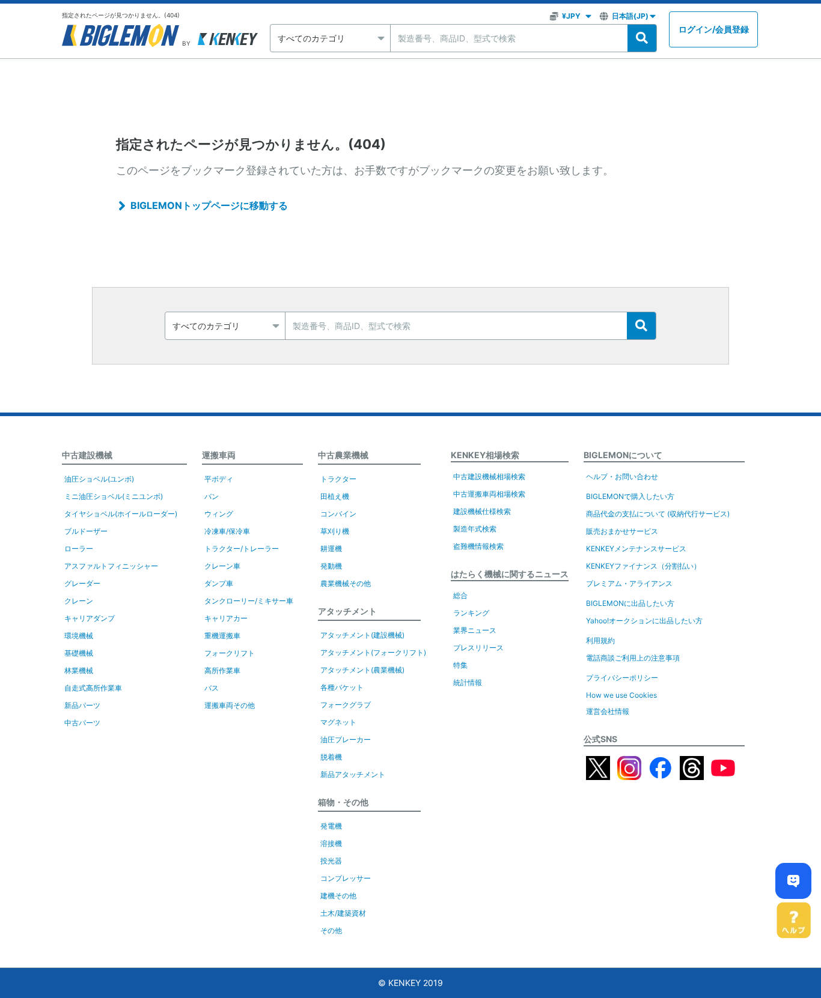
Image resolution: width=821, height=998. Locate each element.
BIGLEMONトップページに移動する (209, 205)
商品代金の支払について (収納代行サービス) (658, 513)
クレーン (78, 600)
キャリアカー (226, 618)
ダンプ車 (218, 583)
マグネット (338, 722)
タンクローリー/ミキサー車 (248, 600)
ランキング (471, 612)
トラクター (338, 478)
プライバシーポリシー (622, 677)
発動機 (331, 565)
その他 (331, 930)
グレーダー (82, 583)
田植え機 (334, 496)
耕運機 (331, 548)
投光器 (331, 860)
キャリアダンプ (89, 618)
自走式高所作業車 (93, 687)
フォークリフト (229, 653)
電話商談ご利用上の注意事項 (633, 657)
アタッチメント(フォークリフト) (373, 652)
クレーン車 (222, 565)
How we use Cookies (621, 695)
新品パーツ (82, 705)
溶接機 (331, 843)
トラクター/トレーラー (241, 548)
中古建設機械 (87, 455)
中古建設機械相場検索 (489, 476)
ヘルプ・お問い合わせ (622, 476)
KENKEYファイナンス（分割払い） (643, 565)
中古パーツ (82, 722)
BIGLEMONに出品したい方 (630, 603)
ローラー (78, 548)
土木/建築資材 (343, 913)
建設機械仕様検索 (482, 511)
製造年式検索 (474, 528)
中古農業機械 (343, 455)
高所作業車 (222, 670)
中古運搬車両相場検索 (489, 493)
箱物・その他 (343, 802)
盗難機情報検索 (478, 546)
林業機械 (78, 670)
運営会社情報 (607, 711)
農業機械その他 (345, 583)
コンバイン (338, 513)
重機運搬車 (222, 635)
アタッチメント (347, 611)
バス (211, 687)
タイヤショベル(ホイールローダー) (120, 513)
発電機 (331, 825)
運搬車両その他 (229, 705)
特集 (460, 665)
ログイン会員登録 (714, 29)
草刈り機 (334, 531)
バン (211, 496)
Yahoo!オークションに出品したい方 (644, 620)
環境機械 (78, 635)
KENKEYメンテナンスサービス (636, 548)
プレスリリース (478, 647)
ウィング (218, 513)
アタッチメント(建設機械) (362, 635)
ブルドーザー (86, 531)
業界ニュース (474, 630)
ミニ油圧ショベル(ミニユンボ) (113, 496)
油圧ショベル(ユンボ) (99, 478)
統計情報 (467, 682)
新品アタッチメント (352, 774)
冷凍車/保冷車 (227, 531)
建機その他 (338, 895)
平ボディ (218, 478)
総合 (460, 595)
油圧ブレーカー (345, 739)
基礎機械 (78, 653)
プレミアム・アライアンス (629, 583)
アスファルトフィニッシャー (111, 565)
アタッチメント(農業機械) (362, 669)
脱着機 (331, 756)
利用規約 (600, 640)
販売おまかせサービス (622, 531)
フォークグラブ (345, 704)
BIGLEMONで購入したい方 (630, 496)
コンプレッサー (345, 878)
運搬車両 (219, 455)
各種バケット (342, 687)
